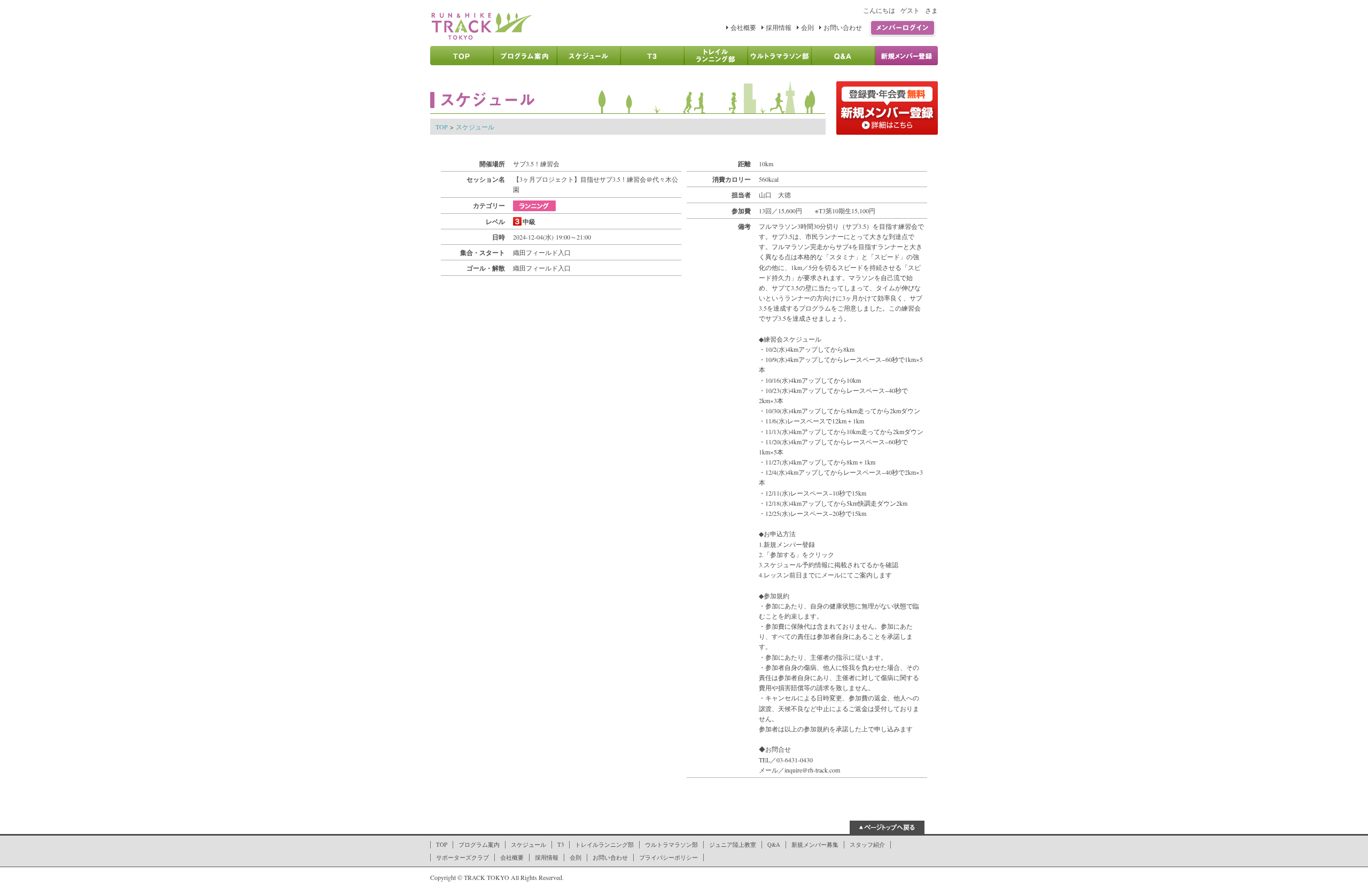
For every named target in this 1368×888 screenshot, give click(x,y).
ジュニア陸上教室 (732, 844)
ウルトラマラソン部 (671, 844)
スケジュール (475, 126)
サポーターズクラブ (462, 857)
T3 (560, 844)
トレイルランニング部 (604, 844)
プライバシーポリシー (668, 857)
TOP (442, 126)
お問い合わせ (842, 27)
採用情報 (778, 27)
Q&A (773, 844)
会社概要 (743, 27)
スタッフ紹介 (867, 844)
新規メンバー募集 (814, 844)
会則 (807, 27)
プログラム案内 (479, 844)
